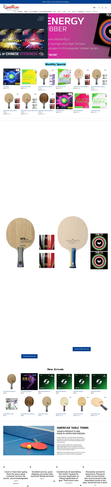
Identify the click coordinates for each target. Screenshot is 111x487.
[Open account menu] (102, 7)
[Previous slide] (1, 36)
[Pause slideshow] (52, 57)
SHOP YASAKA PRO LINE (29, 356)
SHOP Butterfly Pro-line (82, 349)
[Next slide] (109, 36)
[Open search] (99, 7)
